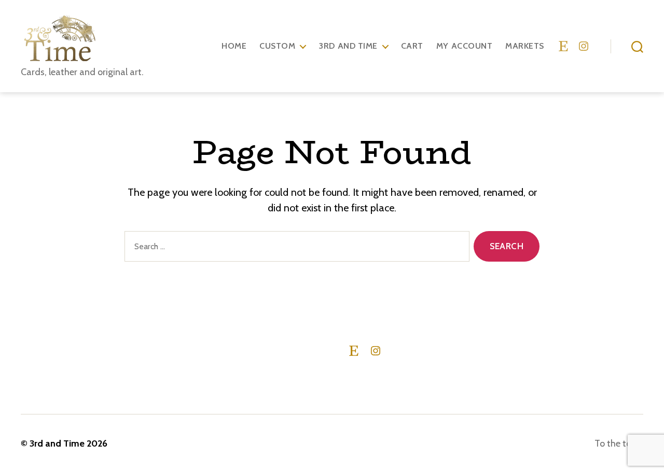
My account (464, 46)
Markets (524, 46)
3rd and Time (348, 46)
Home (234, 46)
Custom (277, 46)
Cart (412, 46)
